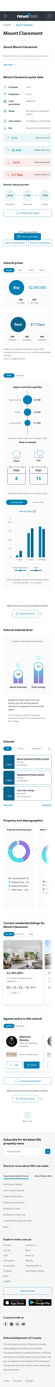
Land (31, 270)
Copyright (29, 1381)
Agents (9, 1026)
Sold (31, 934)
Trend (42, 270)
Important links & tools (16, 1176)
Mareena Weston (25, 1038)
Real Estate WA (43, 1176)
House (9, 270)
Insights (7, 25)
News (28, 1250)
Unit (20, 270)
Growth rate (38, 502)
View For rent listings (40, 243)
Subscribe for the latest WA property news (22, 1141)
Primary (20, 748)
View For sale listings (15, 243)
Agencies (20, 1026)
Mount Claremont (24, 25)
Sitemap (29, 1260)
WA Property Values (34, 1271)
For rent (20, 934)
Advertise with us (33, 1266)
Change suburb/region (30, 1081)
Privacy (6, 1381)
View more (8, 805)
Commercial (9, 1266)
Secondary (36, 748)
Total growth (17, 502)
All (8, 748)
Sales (8, 375)
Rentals (20, 375)
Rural (5, 1276)
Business (7, 1271)
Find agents (9, 1260)
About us (29, 1255)
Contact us (30, 1245)
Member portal (28, 1291)
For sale (9, 934)
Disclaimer (17, 1381)
